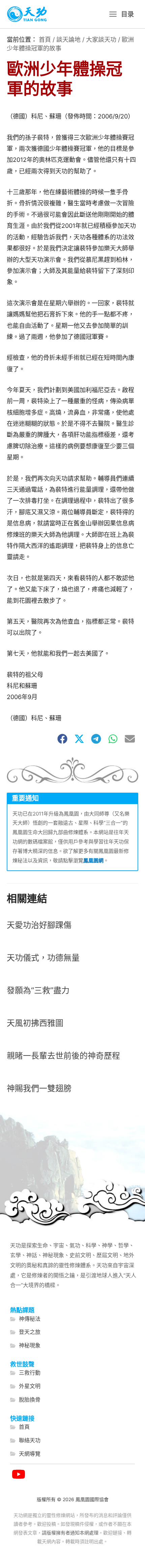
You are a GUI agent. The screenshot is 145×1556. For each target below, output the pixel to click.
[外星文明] (25, 1386)
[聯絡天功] (25, 1441)
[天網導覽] (25, 1454)
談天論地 (68, 39)
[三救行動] (25, 1373)
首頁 (45, 39)
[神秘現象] (25, 1346)
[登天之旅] (25, 1332)
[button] (62, 738)
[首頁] (20, 1427)
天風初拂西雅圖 (35, 1023)
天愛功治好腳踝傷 (39, 925)
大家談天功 (101, 39)
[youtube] (18, 1474)
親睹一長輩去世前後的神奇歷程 (63, 1056)
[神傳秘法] (25, 1319)
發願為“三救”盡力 (38, 990)
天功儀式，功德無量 (43, 958)
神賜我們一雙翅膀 (39, 1088)
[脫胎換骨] (25, 1400)
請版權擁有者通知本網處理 (70, 1532)
